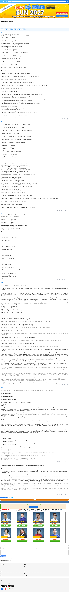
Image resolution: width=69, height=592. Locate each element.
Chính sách (2, 582)
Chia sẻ (3, 497)
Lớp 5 (1, 571)
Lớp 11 (1, 566)
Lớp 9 (1, 567)
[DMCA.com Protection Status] (10, 589)
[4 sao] (67, 497)
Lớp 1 (1, 575)
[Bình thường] (64, 119)
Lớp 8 (24, 567)
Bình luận (6, 497)
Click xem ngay (63, 509)
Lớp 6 (24, 569)
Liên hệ (2, 580)
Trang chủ (2, 564)
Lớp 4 (24, 571)
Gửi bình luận (3, 556)
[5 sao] (68, 497)
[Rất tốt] (67, 119)
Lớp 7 (1, 569)
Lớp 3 (1, 573)
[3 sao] (66, 497)
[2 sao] (65, 497)
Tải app (25, 575)
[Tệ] (62, 119)
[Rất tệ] (61, 119)
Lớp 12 (25, 564)
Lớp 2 (24, 573)
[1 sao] (63, 497)
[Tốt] (66, 119)
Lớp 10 (25, 566)
